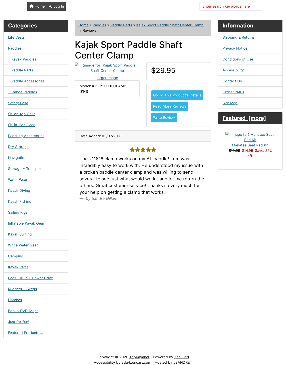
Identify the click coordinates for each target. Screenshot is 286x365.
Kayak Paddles (22, 59)
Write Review (164, 117)
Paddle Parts (121, 25)
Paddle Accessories (26, 81)
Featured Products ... (25, 332)
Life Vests (16, 37)
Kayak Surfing (20, 234)
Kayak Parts (18, 267)
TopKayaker (139, 357)
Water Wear (17, 179)
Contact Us (232, 81)
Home (39, 6)
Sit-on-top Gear (21, 114)
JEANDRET (182, 362)
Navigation (17, 157)
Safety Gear (18, 103)
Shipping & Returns (238, 37)
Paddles (99, 25)
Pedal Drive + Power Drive (30, 278)
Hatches (15, 300)
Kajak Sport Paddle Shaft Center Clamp (170, 25)
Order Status (233, 92)
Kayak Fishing (19, 201)
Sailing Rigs (17, 212)
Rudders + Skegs (22, 289)
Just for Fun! (18, 321)
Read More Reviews (169, 106)
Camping (15, 256)
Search (270, 6)
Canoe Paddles (22, 92)
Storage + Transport (25, 168)
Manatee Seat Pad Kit (250, 145)
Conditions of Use (238, 59)
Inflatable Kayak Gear (26, 223)
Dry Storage (18, 146)
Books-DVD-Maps (23, 311)
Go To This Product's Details (177, 95)
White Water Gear (23, 245)
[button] (277, 343)
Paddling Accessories (26, 135)
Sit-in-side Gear (21, 125)
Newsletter (64, 350)
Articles (14, 350)
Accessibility (233, 70)
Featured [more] (244, 118)
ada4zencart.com (136, 362)
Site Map (230, 103)
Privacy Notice (235, 48)
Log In (58, 6)
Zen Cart (181, 357)
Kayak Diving (19, 190)
